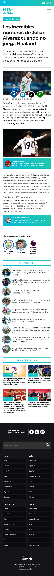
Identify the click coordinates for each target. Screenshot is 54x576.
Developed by (17, 558)
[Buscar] (4, 2)
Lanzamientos (34, 519)
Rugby (6, 545)
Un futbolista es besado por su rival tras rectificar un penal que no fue (30, 349)
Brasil (30, 492)
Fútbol (6, 509)
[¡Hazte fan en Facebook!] (31, 432)
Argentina (32, 460)
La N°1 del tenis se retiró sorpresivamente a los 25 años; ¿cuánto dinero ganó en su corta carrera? (31, 282)
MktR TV (7, 471)
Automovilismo (9, 524)
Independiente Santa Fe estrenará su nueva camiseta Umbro (29, 320)
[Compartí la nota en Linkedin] (22, 94)
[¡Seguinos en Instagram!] (42, 432)
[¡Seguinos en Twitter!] (37, 432)
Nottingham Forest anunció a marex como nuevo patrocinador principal (28, 164)
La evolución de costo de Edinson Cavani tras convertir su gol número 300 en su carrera (30, 272)
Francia (31, 497)
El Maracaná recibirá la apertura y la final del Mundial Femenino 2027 (28, 221)
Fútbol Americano (10, 535)
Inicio (6, 460)
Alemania (32, 487)
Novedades (33, 509)
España (31, 471)
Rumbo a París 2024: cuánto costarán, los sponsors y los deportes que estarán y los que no (31, 330)
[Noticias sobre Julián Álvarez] (20, 244)
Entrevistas (8, 481)
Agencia (7, 492)
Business (32, 514)
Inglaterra (32, 466)
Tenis (5, 519)
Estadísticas (8, 487)
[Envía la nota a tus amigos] (40, 94)
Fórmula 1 (32, 540)
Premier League (11, 19)
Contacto (7, 497)
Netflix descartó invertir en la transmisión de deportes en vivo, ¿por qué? (31, 301)
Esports (6, 529)
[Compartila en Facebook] (14, 94)
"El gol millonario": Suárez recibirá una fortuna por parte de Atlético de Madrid (30, 311)
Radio (6, 476)
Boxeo (6, 540)
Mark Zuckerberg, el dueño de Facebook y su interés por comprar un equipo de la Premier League (30, 339)
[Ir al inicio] (8, 11)
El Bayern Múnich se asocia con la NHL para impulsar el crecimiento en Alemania (38, 405)
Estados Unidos (34, 476)
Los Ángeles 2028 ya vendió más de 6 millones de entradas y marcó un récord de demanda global (14, 382)
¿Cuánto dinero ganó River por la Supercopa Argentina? (27, 291)
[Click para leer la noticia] (6, 272)
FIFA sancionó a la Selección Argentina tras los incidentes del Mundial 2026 (39, 381)
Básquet (7, 514)
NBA (30, 524)
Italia (30, 481)
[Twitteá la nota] (31, 94)
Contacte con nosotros (27, 569)
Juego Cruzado (34, 545)
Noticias (6, 466)
